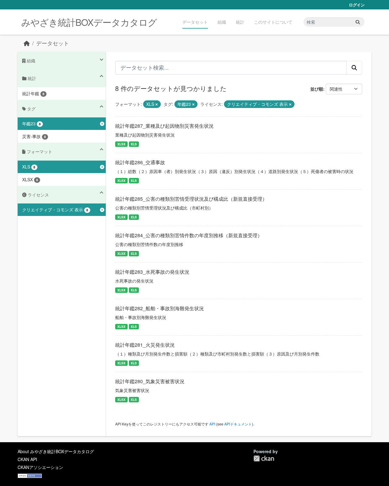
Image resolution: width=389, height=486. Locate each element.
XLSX (121, 144)
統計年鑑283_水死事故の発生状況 (152, 271)
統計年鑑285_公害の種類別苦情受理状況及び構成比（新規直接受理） (191, 198)
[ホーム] (27, 43)
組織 (222, 22)
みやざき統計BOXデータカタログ (89, 22)
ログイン (357, 5)
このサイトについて (273, 22)
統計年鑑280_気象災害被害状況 (149, 381)
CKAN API (27, 459)
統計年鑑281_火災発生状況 (145, 344)
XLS (134, 144)
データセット (195, 22)
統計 (240, 22)
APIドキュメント (238, 423)
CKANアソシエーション (40, 467)
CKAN (263, 458)
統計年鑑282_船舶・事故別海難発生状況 (159, 308)
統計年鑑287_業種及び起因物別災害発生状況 (164, 125)
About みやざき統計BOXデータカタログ (56, 451)
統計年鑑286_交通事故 (140, 162)
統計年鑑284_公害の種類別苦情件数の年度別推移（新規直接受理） (188, 235)
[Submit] (358, 22)
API (212, 423)
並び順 (316, 89)
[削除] (156, 104)
